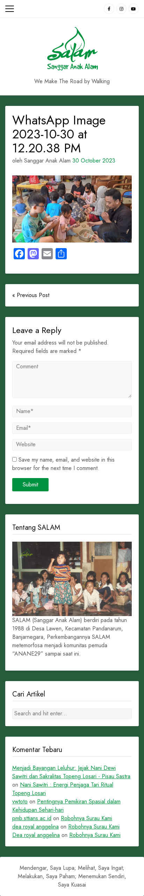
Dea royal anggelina (36, 835)
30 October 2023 (93, 161)
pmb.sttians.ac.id (31, 818)
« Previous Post (30, 295)
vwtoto (20, 801)
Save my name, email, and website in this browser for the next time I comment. (63, 464)
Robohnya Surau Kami (86, 818)
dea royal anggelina (35, 827)
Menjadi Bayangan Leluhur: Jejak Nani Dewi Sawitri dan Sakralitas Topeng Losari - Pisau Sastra (71, 772)
